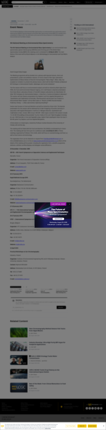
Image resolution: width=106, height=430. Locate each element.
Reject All (82, 426)
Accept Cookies (92, 426)
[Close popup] (70, 204)
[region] (53, 426)
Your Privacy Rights (70, 426)
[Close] (103, 425)
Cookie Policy (48, 428)
